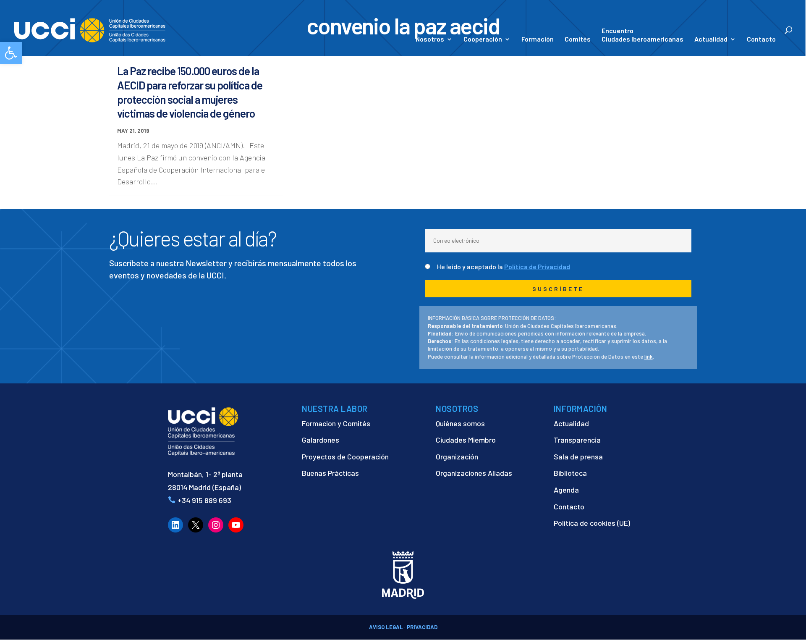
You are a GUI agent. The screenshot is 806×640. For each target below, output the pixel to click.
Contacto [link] (761, 39)
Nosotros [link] (430, 39)
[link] (11, 53)
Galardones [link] (320, 439)
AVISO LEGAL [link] (386, 627)
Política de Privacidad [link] (537, 266)
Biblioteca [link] (570, 472)
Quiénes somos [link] (460, 423)
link (648, 356)
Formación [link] (537, 39)
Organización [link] (457, 456)
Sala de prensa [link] (578, 456)
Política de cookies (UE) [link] (592, 522)
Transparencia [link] (577, 439)
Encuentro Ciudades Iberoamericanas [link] (642, 34)
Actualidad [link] (710, 39)
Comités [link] (578, 39)
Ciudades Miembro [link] (466, 439)
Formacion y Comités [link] (336, 423)
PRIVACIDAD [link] (422, 627)
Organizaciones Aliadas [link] (474, 472)
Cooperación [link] (482, 39)
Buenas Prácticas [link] (330, 472)
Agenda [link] (566, 489)
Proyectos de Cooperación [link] (345, 456)
